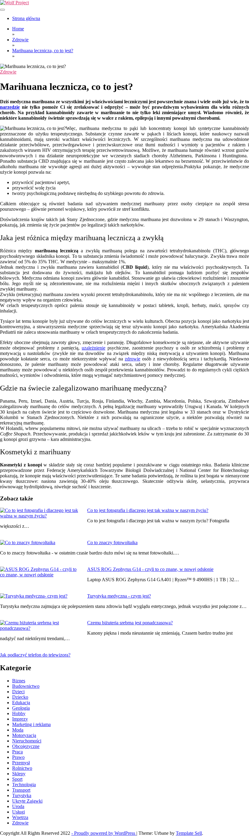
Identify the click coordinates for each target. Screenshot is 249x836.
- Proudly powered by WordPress (103, 833)
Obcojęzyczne (25, 746)
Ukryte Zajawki (27, 801)
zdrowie (132, 358)
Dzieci (18, 691)
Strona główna (26, 18)
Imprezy (20, 719)
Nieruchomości (26, 740)
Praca (17, 751)
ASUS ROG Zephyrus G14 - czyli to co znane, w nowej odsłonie (150, 569)
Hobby (19, 713)
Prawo (18, 757)
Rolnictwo (22, 768)
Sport (17, 779)
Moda (17, 729)
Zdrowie (8, 71)
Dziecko (20, 697)
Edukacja (21, 702)
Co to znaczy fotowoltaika (112, 542)
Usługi (18, 811)
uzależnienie (93, 347)
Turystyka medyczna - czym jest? (119, 596)
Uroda (18, 806)
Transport (21, 790)
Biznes (18, 680)
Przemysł (21, 762)
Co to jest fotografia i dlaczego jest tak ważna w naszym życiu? (147, 510)
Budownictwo (25, 686)
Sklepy (19, 773)
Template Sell (189, 833)
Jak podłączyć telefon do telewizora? (35, 654)
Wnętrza (20, 817)
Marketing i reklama (31, 724)
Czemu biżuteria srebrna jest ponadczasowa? (130, 622)
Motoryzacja (24, 735)
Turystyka (21, 795)
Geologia (21, 708)
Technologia (24, 784)
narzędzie (10, 107)
